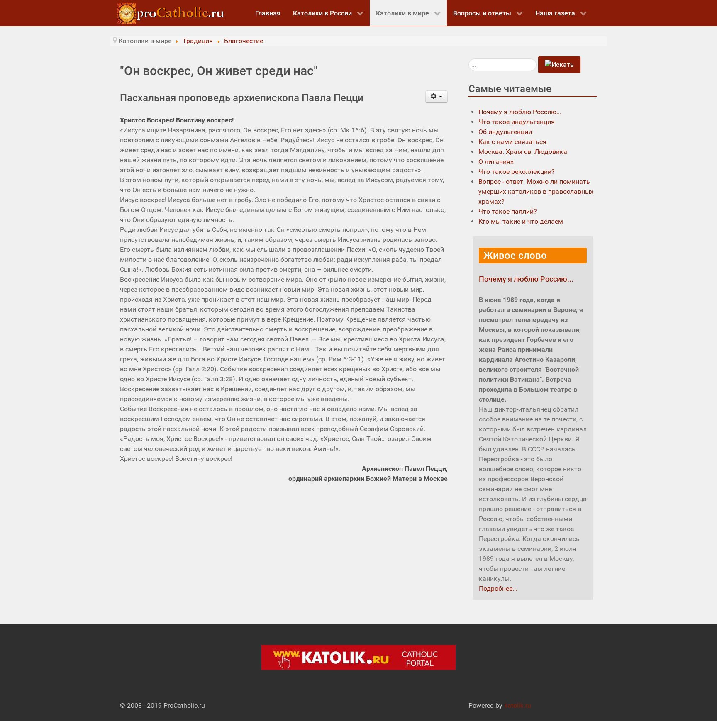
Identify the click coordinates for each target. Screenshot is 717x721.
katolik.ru (517, 705)
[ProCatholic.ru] (172, 13)
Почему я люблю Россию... (526, 279)
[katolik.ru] (358, 657)
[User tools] (436, 96)
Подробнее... (498, 588)
